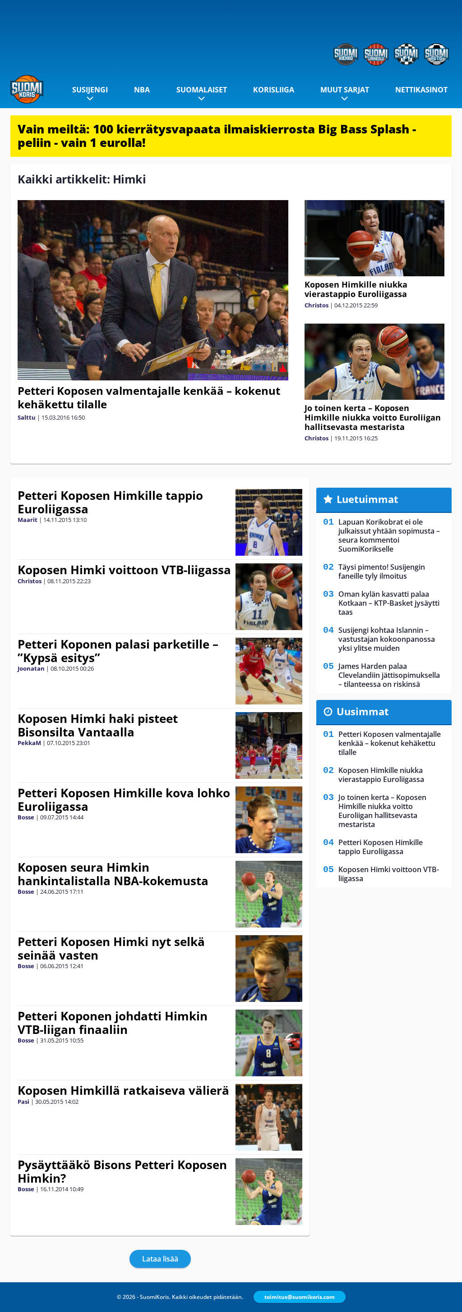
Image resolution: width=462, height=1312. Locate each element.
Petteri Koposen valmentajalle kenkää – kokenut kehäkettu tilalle (149, 397)
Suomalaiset (201, 90)
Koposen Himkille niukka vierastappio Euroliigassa (356, 289)
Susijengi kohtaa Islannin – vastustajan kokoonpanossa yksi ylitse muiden (386, 639)
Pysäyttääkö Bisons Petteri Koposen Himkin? (122, 1171)
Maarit (27, 520)
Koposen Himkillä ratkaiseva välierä (123, 1090)
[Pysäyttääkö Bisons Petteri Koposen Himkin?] (269, 1191)
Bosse (26, 817)
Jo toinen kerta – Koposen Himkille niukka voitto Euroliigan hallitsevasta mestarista (373, 417)
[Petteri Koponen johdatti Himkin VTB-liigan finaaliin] (269, 1043)
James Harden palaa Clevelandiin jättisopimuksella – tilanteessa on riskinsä (389, 675)
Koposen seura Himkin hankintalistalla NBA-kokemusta (113, 874)
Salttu (27, 417)
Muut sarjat (344, 90)
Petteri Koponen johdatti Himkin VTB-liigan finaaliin (113, 1023)
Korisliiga (273, 90)
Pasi (23, 1101)
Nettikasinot (421, 90)
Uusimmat (363, 711)
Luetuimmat (367, 499)
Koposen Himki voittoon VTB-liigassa (124, 570)
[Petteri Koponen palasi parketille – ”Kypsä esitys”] (269, 671)
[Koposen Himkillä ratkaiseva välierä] (269, 1117)
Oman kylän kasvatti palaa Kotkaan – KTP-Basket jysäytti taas (388, 603)
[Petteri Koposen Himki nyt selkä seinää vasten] (269, 968)
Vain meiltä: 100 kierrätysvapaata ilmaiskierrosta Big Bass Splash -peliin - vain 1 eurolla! (217, 136)
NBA (142, 90)
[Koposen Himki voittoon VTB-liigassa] (269, 596)
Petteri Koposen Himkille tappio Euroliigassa (110, 502)
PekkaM (29, 743)
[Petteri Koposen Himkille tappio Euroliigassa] (268, 522)
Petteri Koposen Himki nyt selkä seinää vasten (111, 948)
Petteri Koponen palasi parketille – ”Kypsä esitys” (118, 651)
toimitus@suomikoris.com (299, 1297)
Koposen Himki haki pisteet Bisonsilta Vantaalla (98, 725)
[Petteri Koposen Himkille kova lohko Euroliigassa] (269, 819)
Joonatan (31, 668)
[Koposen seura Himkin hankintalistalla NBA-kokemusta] (269, 894)
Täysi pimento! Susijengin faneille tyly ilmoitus (381, 571)
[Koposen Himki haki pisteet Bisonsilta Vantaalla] (269, 745)
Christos (316, 305)
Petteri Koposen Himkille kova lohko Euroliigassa (124, 799)
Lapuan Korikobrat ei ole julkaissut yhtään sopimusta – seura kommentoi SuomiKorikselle (389, 535)
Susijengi (90, 90)
